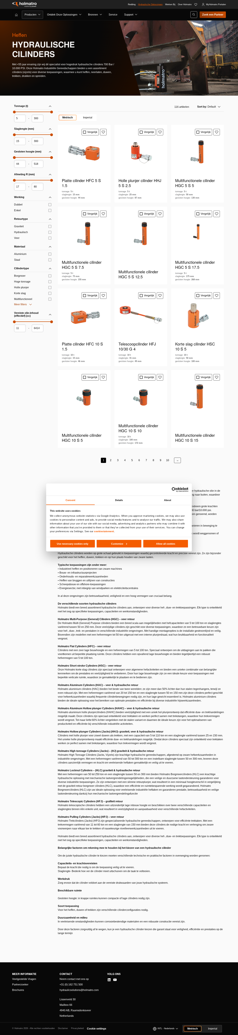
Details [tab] (119, 500)
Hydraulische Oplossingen (150, 4)
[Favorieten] (195, 4)
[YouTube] (115, 979)
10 (167, 460)
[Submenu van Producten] (39, 14)
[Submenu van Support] (136, 14)
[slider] (14, 113)
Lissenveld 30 (68, 999)
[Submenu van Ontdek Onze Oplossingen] (80, 14)
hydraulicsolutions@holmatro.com (79, 990)
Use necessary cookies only (72, 543)
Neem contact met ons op (74, 979)
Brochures (18, 990)
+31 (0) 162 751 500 (71, 984)
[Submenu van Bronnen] (100, 14)
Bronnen (93, 14)
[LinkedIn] (109, 979)
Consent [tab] (70, 500)
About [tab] (167, 500)
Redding (132, 4)
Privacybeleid (77, 1028)
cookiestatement (104, 531)
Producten (30, 14)
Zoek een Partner (212, 14)
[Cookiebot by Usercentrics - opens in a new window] (174, 489)
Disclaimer (63, 1028)
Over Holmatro (185, 4)
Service (113, 14)
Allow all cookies (165, 543)
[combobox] (208, 106)
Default (206, 106)
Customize (117, 543)
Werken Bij (170, 4)
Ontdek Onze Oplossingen (62, 14)
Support (128, 14)
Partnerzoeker (20, 984)
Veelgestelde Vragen (24, 979)
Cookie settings (96, 1028)
